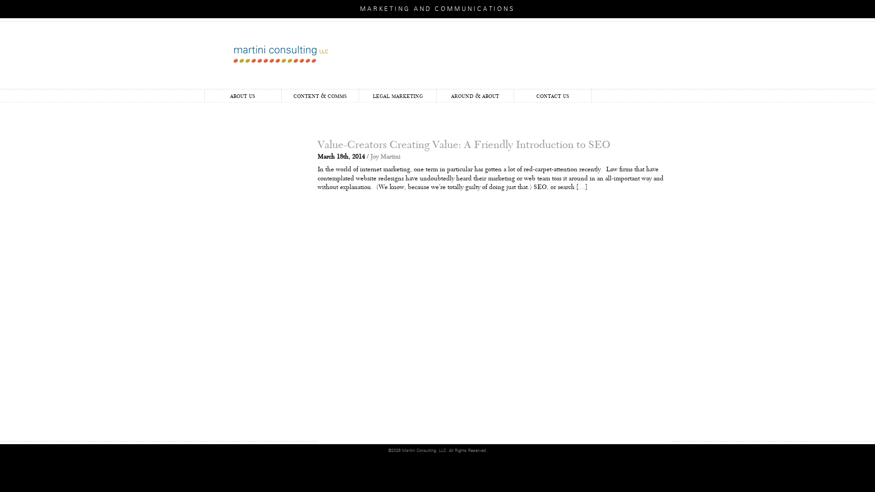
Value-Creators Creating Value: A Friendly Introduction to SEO (464, 144)
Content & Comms (320, 95)
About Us (242, 95)
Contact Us (552, 95)
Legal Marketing (398, 95)
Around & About (475, 95)
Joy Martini (386, 157)
